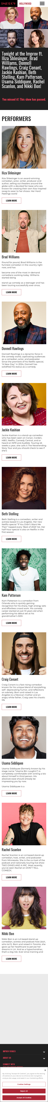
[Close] (45, 1070)
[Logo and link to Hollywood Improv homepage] (8, 3)
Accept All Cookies (24, 1098)
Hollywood (25, 3)
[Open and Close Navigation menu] (43, 3)
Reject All (24, 1091)
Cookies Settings (24, 1084)
